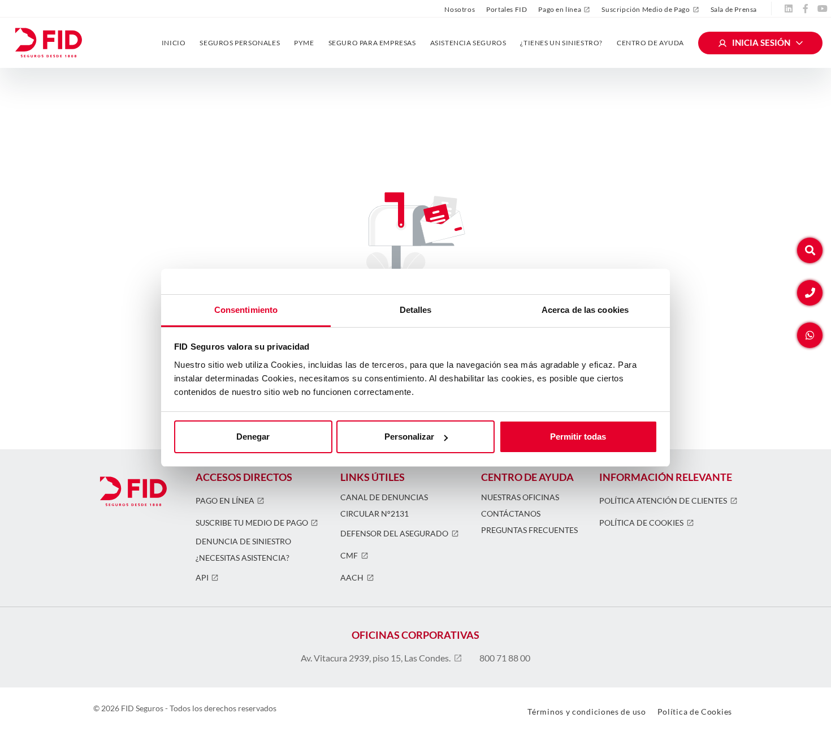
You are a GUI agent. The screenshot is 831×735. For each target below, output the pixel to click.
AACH (351, 578)
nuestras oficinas (520, 497)
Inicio (174, 42)
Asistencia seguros (468, 42)
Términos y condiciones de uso (586, 711)
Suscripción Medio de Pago (645, 9)
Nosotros (459, 9)
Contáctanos (510, 514)
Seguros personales (240, 42)
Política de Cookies (641, 523)
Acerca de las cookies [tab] (585, 310)
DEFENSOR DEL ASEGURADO (394, 534)
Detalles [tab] (416, 310)
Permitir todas (578, 436)
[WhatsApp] (810, 335)
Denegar (253, 436)
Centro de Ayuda (650, 42)
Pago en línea (559, 9)
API (202, 578)
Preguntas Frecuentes (529, 530)
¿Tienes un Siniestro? (561, 42)
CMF (349, 556)
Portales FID (506, 9)
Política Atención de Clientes (663, 501)
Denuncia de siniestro (243, 541)
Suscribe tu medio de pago (252, 523)
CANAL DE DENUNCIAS (384, 497)
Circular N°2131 (374, 514)
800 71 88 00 (504, 657)
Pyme (304, 42)
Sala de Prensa (734, 9)
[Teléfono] (810, 293)
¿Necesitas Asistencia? (242, 558)
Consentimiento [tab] (246, 310)
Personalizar (409, 436)
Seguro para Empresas (372, 42)
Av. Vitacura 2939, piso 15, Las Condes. (376, 658)
